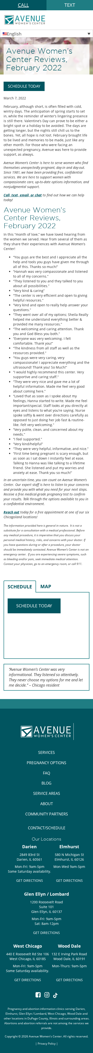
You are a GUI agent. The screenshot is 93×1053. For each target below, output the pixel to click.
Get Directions (29, 880)
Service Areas (46, 793)
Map (45, 586)
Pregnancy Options (46, 762)
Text (69, 5)
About (46, 803)
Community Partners (46, 814)
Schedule (20, 586)
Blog (46, 783)
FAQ (46, 773)
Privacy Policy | (48, 1043)
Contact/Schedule (46, 828)
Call (23, 5)
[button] (46, 33)
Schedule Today (24, 86)
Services (46, 752)
